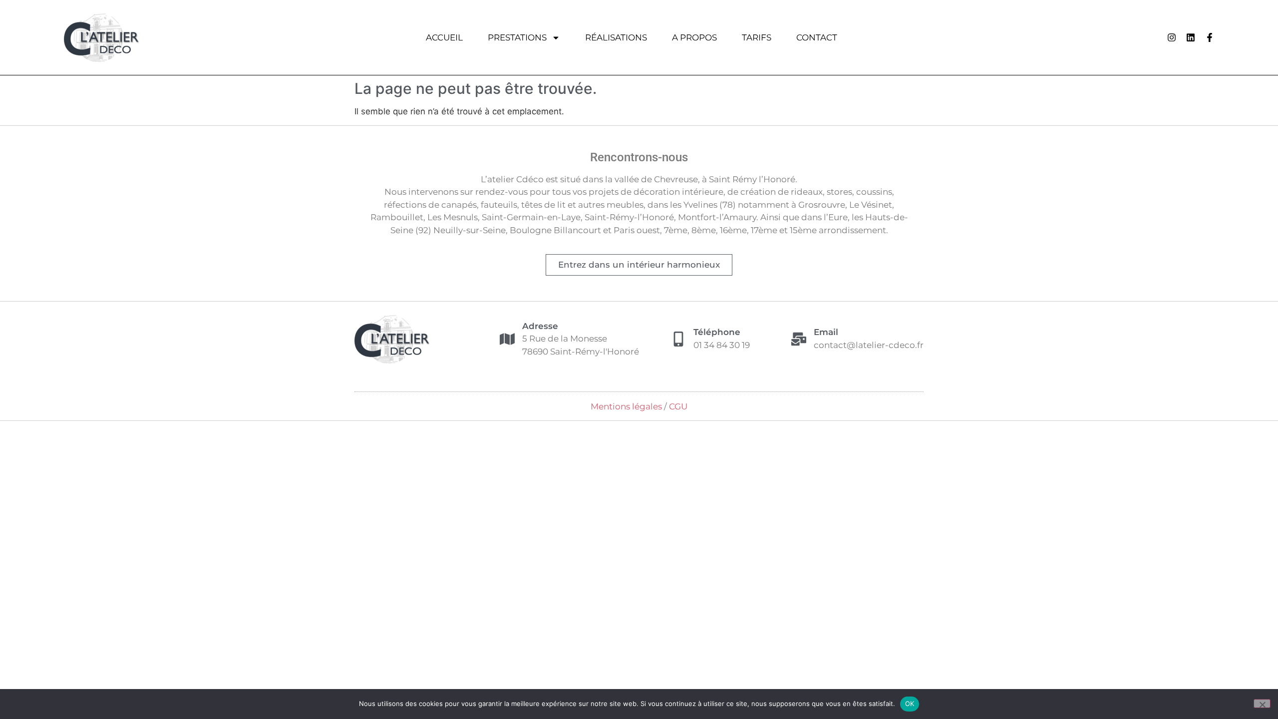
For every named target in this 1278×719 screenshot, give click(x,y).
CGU (678, 406)
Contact (816, 37)
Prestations (517, 37)
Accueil (444, 37)
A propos (694, 37)
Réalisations (616, 37)
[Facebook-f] (1209, 37)
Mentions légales (626, 406)
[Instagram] (1171, 37)
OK (910, 704)
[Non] (1262, 703)
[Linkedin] (1190, 37)
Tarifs (756, 37)
